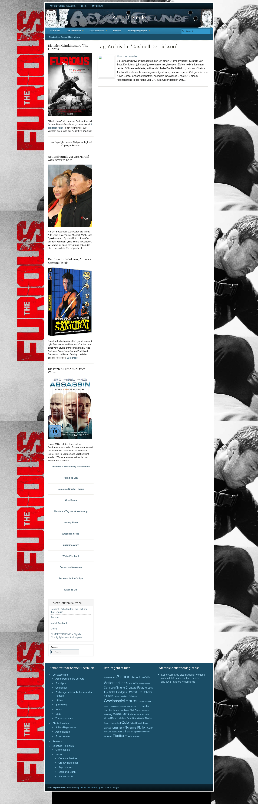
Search (54, 647)
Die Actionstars (97, 30)
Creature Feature (68, 758)
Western (136, 736)
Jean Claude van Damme (115, 706)
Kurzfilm (108, 710)
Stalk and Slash (67, 771)
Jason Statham (144, 701)
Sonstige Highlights (137, 30)
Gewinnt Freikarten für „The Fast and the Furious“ (69, 610)
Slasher (129, 731)
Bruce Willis (131, 683)
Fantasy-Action (120, 695)
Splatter (137, 731)
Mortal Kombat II (59, 623)
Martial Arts (121, 714)
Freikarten (132, 695)
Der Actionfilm (74, 30)
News (58, 709)
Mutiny (54, 628)
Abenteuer (109, 677)
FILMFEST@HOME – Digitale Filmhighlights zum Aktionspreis (66, 635)
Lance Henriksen (121, 710)
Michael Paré (125, 718)
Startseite (55, 30)
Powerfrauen (62, 736)
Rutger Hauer (117, 727)
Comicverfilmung (114, 687)
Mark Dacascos (137, 710)
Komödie (143, 705)
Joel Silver (131, 706)
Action (123, 676)
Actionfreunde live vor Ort (69, 678)
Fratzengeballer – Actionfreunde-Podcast (73, 693)
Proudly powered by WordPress (62, 787)
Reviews (117, 30)
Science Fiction (136, 727)
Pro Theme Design (110, 787)
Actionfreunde (129, 17)
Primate (54, 617)
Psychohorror (65, 767)
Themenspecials (64, 718)
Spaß (58, 713)
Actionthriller (114, 682)
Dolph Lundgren (118, 692)
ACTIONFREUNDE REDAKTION (63, 6)
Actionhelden (62, 731)
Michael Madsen (111, 718)
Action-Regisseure (65, 727)
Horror (59, 754)
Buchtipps (60, 683)
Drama (132, 691)
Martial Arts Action (139, 714)
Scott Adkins (117, 731)
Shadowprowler (127, 56)
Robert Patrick (136, 723)
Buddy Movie (144, 683)
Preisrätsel (115, 723)
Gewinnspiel (114, 700)
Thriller (118, 735)
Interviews (61, 704)
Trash (128, 736)
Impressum (97, 6)
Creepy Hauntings (68, 762)
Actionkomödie (140, 677)
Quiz (125, 722)
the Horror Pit (65, 776)
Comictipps (61, 687)
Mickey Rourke (138, 718)
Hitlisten (59, 700)
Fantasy (108, 695)
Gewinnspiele (62, 749)
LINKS (84, 6)
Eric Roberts (145, 692)
